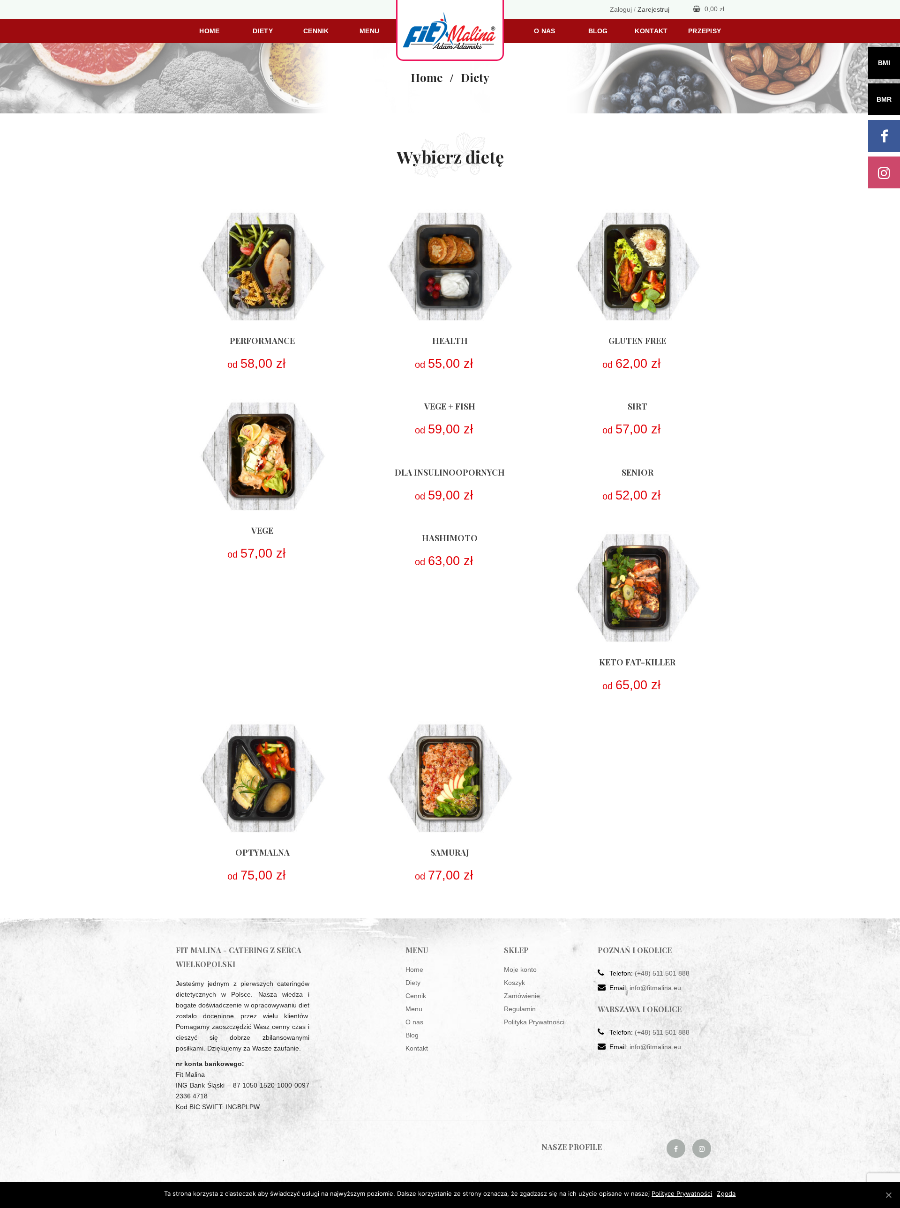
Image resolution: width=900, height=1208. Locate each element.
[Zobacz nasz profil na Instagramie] (701, 1148)
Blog (598, 31)
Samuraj (449, 852)
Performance (262, 340)
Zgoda (726, 1193)
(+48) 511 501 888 (662, 973)
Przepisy (704, 31)
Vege (262, 530)
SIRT (637, 406)
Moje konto (520, 969)
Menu (369, 31)
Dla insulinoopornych (450, 472)
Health (450, 340)
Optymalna (262, 852)
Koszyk (514, 982)
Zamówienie (522, 995)
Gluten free (637, 340)
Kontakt (651, 31)
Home (209, 31)
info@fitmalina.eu (655, 988)
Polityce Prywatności (682, 1193)
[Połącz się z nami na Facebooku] (676, 1148)
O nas (544, 31)
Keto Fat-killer (637, 662)
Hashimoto (450, 538)
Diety (262, 31)
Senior (637, 472)
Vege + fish (449, 406)
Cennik (316, 31)
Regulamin (520, 1009)
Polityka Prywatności (534, 1022)
